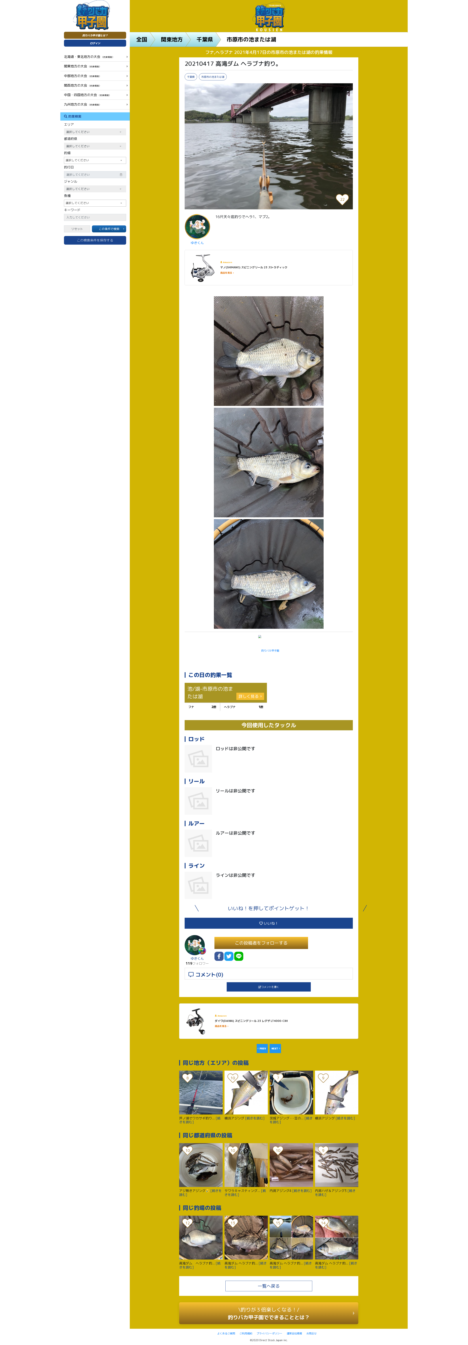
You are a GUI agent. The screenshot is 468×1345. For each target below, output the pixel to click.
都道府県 (70, 138)
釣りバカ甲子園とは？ (95, 35)
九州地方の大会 (82, 104)
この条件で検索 (109, 229)
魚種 (67, 195)
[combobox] (95, 160)
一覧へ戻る (269, 1286)
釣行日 (69, 167)
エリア (69, 124)
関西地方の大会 (82, 85)
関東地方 (172, 39)
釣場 (67, 153)
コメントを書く (270, 987)
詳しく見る (249, 696)
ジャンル (70, 181)
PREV (263, 1048)
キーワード (72, 210)
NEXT (274, 1048)
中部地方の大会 (82, 75)
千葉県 (205, 39)
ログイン (95, 43)
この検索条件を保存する (95, 240)
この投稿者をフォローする (261, 943)
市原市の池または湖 (251, 39)
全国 (141, 39)
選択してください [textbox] (77, 160)
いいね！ (270, 923)
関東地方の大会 (82, 66)
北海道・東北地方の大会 (89, 56)
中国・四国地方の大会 (87, 94)
